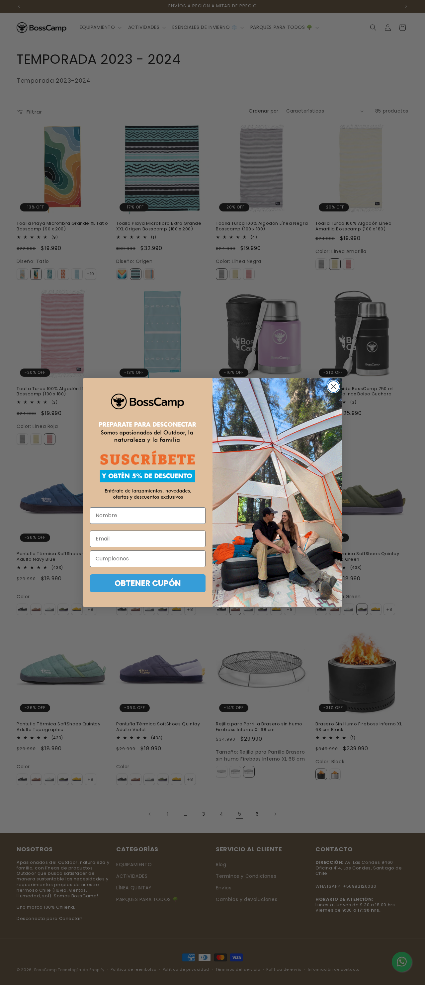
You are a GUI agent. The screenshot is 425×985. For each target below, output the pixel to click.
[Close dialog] (333, 386)
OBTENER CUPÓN (148, 583)
